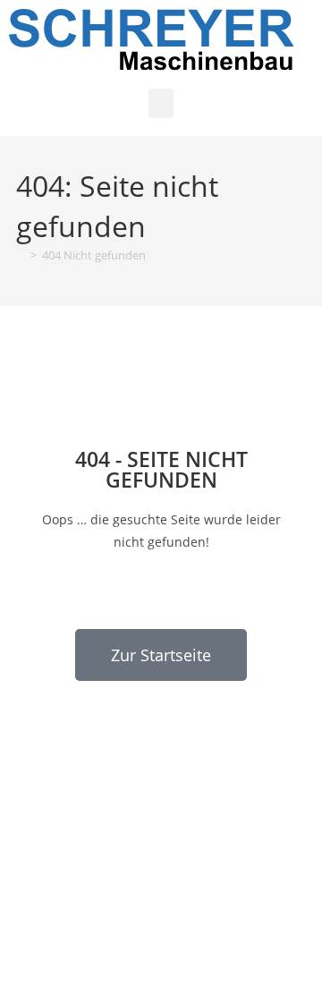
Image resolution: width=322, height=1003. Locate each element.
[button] (161, 103)
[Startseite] (20, 255)
